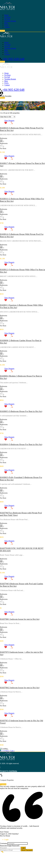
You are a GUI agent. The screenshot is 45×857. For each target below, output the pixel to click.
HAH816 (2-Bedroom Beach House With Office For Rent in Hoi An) (22, 200)
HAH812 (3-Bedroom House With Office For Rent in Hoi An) (22, 270)
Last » (12, 751)
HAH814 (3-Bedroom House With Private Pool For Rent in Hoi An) (21, 235)
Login (23, 848)
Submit (2, 31)
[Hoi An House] (7, 9)
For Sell (7, 19)
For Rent (7, 17)
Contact (7, 27)
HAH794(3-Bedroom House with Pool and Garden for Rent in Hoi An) (21, 585)
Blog (6, 23)
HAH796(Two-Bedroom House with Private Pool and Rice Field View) (21, 514)
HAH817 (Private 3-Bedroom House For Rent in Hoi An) (22, 164)
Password (3, 846)
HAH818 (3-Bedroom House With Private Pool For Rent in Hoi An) (21, 129)
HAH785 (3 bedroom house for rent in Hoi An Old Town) (21, 721)
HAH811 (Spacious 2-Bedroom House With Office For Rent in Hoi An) (21, 306)
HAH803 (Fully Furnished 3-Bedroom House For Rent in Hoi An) (21, 478)
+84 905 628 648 (13, 59)
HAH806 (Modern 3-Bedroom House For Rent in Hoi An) (21, 377)
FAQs (6, 25)
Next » (7, 751)
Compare (3, 784)
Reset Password (27, 850)
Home (6, 15)
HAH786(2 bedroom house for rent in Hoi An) (19, 687)
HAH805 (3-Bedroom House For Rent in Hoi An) (21, 411)
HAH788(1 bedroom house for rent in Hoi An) (19, 619)
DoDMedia (13, 771)
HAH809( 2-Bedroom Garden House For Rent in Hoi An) (20, 341)
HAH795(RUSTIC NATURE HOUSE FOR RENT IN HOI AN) (21, 549)
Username (3, 843)
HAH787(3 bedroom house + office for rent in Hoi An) (21, 653)
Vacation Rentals (10, 21)
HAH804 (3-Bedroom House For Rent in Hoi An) (21, 444)
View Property (9, 120)
